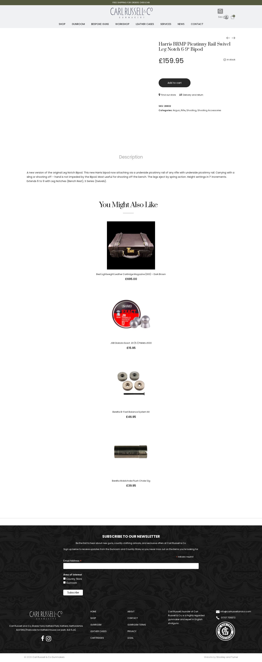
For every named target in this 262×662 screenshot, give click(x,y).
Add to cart (175, 83)
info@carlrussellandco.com (235, 611)
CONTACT (197, 24)
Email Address (72, 560)
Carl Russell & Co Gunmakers (48, 657)
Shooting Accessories (209, 110)
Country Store (74, 578)
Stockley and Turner (227, 657)
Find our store (168, 94)
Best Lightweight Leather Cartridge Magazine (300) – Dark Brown (131, 274)
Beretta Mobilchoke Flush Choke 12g (131, 480)
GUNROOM (78, 24)
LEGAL (130, 637)
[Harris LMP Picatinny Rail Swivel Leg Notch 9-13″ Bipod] (233, 38)
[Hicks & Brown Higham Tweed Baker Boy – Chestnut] (228, 38)
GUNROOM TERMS (136, 624)
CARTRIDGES (97, 637)
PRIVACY (131, 631)
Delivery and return (193, 94)
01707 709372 (227, 617)
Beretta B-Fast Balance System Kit (131, 411)
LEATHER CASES (145, 24)
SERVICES (165, 24)
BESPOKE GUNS (100, 24)
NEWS (181, 24)
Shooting (191, 110)
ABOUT (131, 611)
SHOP (62, 24)
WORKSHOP (122, 24)
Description (131, 157)
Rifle (183, 110)
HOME (93, 611)
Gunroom (71, 582)
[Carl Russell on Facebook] (43, 637)
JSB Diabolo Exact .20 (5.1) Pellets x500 (131, 342)
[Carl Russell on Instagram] (48, 637)
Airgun (176, 110)
